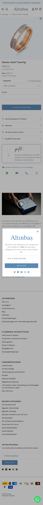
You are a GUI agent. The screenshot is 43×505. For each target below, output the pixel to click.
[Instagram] (25, 272)
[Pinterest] (28, 272)
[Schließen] (37, 231)
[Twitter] (15, 272)
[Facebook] (18, 272)
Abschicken (21, 265)
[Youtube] (21, 272)
